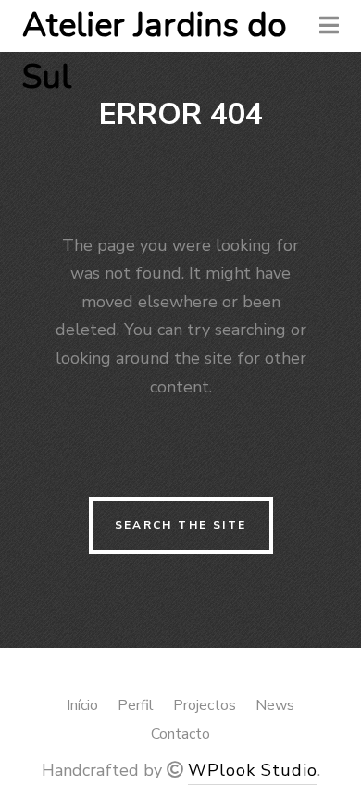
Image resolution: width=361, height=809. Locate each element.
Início (82, 705)
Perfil (136, 705)
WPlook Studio (252, 770)
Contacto (180, 734)
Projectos (204, 705)
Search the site (181, 524)
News (274, 705)
